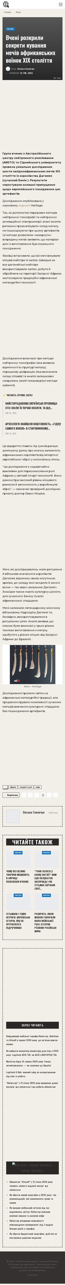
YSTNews (53, 1261)
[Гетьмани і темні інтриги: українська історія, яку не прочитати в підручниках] (18, 902)
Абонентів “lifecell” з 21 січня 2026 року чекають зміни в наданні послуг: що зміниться (31, 1185)
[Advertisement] (32, 117)
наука (38, 787)
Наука (10, 29)
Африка (13, 787)
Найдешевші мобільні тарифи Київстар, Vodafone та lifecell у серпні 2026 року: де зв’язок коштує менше (32, 1040)
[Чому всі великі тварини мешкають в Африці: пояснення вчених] (18, 859)
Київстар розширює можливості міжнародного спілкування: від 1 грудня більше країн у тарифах (31, 1224)
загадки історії (26, 787)
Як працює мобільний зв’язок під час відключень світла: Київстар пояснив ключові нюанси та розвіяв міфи (30, 1211)
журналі (24, 205)
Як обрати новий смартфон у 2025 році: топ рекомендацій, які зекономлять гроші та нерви (33, 1198)
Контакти (32, 1275)
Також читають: (32, 1171)
